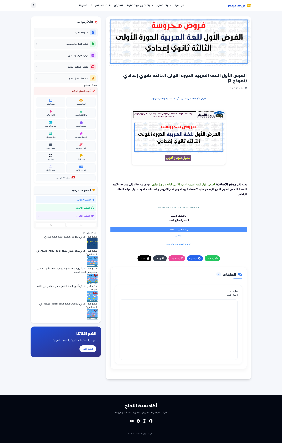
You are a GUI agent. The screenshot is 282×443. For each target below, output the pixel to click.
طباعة (143, 258)
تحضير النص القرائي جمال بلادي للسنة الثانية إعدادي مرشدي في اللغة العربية (67, 252)
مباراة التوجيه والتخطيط (140, 5)
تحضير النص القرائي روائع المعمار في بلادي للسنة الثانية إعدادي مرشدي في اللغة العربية (67, 270)
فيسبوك (193, 258)
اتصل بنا (83, 5)
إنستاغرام (175, 258)
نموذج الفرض (178, 235)
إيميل (158, 258)
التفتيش (119, 5)
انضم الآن (88, 349)
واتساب (210, 258)
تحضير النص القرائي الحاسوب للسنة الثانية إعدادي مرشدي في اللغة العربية (68, 305)
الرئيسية (179, 5)
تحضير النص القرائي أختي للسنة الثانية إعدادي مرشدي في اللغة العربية (67, 288)
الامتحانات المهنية (101, 5)
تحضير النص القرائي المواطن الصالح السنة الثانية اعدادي (71, 236)
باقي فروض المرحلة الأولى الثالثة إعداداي (178, 244)
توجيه (50, 224)
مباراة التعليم (163, 5)
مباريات (81, 224)
